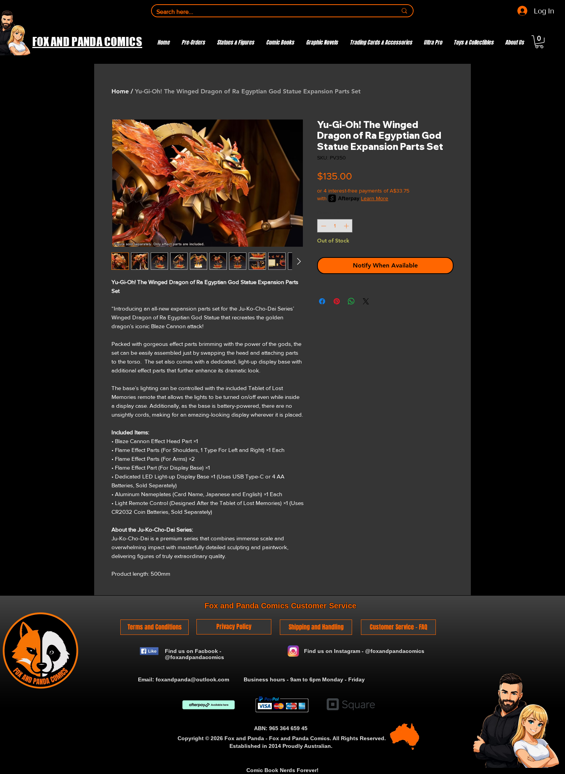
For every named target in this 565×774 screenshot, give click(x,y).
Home (120, 91)
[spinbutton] (334, 226)
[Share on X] (366, 301)
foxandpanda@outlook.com (192, 679)
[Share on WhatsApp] (351, 301)
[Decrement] (322, 226)
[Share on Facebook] (322, 301)
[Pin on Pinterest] (336, 301)
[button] (539, 41)
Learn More (374, 198)
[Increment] (347, 226)
